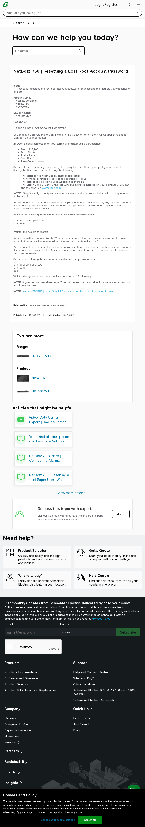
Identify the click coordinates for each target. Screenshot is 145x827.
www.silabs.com (51, 187)
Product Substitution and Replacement (31, 690)
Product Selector (17, 684)
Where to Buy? (83, 678)
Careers (10, 718)
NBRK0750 (40, 391)
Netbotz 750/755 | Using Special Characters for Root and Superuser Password (69, 291)
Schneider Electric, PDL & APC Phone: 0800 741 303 (104, 692)
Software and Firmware (21, 678)
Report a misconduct (19, 730)
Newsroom (12, 736)
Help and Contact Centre (90, 672)
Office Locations (84, 684)
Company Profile (16, 724)
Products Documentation (21, 672)
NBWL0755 (40, 378)
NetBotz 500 (41, 356)
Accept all (90, 820)
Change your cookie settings (58, 820)
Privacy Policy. (101, 618)
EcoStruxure (81, 718)
